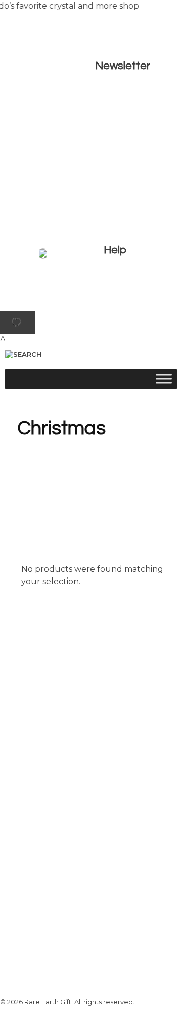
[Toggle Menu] (164, 379)
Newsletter (122, 66)
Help (115, 250)
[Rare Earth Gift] (88, 303)
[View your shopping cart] (3, 339)
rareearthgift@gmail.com (113, 889)
